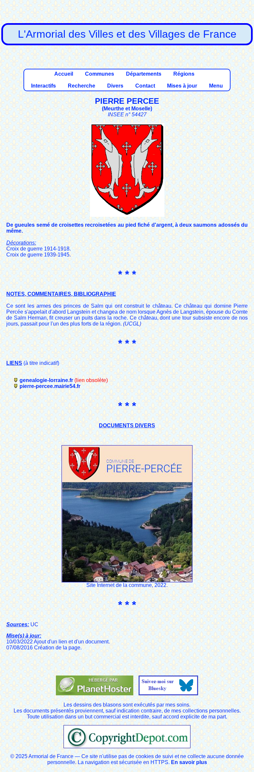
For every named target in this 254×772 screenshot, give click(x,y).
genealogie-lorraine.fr (46, 380)
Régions (183, 74)
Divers (115, 86)
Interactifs (43, 86)
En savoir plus (189, 762)
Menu (216, 86)
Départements (143, 74)
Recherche (81, 86)
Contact (145, 86)
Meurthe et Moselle (127, 108)
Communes (99, 74)
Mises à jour (182, 86)
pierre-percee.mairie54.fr (50, 386)
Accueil (63, 74)
